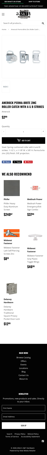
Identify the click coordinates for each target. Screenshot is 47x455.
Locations (23, 368)
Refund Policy (33, 434)
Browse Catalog (24, 357)
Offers (23, 361)
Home (4, 29)
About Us (23, 379)
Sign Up (23, 425)
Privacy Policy (20, 434)
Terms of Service (12, 436)
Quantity (6, 126)
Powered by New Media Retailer (23, 450)
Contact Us (24, 375)
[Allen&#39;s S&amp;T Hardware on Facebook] (43, 441)
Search (9, 434)
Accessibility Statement (30, 436)
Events (23, 364)
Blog (24, 371)
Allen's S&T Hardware (25, 448)
